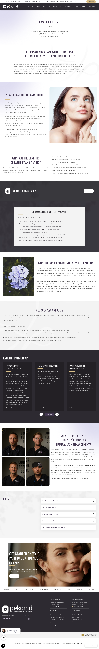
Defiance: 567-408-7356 (65, 1)
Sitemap (59, 634)
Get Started (91, 1)
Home (41, 18)
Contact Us (89, 191)
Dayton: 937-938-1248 (31, 1)
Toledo (47, 18)
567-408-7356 (78, 643)
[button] (3, 646)
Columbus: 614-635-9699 (48, 1)
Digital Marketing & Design (91, 635)
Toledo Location (55, 599)
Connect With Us (91, 646)
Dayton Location (77, 599)
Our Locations (80, 1)
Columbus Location (56, 615)
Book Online (92, 6)
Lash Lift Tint (55, 18)
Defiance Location (78, 615)
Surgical (38, 6)
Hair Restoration (57, 6)
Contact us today (56, 478)
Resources (83, 6)
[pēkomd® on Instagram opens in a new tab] (29, 619)
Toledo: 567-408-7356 (14, 1)
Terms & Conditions (42, 634)
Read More (49, 414)
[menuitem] (26, 619)
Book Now (54, 610)
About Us (30, 6)
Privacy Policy (52, 634)
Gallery (76, 6)
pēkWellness (68, 6)
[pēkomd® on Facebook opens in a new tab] (26, 619)
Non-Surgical (46, 6)
